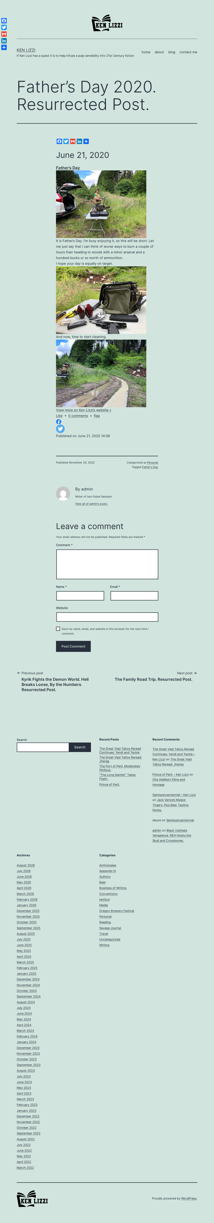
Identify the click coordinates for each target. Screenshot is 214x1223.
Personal (152, 462)
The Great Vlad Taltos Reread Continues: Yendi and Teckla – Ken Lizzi (173, 754)
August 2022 (26, 1139)
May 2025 (24, 950)
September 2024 (29, 996)
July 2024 (24, 1008)
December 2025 (28, 911)
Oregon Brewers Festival (116, 911)
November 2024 (28, 985)
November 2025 (28, 916)
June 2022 (24, 1150)
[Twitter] (4, 27)
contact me (188, 52)
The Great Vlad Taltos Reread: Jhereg (120, 759)
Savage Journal (110, 928)
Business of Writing (112, 888)
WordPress (188, 1198)
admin (156, 830)
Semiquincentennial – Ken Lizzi (174, 795)
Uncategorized (109, 939)
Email (115, 586)
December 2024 (28, 979)
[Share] (4, 47)
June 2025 (24, 945)
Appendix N (107, 871)
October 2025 (27, 922)
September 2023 (28, 1065)
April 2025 (24, 956)
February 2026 (27, 899)
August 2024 (26, 1002)
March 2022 (25, 1167)
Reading (105, 922)
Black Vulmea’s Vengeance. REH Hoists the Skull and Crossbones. (171, 835)
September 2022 (28, 1133)
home (146, 52)
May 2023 (24, 1087)
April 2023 (24, 1093)
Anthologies (107, 865)
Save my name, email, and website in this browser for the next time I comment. (105, 631)
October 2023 (27, 1059)
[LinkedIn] (4, 40)
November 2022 (28, 1122)
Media (103, 905)
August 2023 (26, 1070)
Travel (103, 933)
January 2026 (26, 905)
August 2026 (26, 865)
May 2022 (24, 1156)
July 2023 (24, 1076)
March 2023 (25, 1099)
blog (171, 52)
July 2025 (24, 939)
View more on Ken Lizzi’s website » (83, 410)
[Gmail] (4, 34)
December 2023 (28, 1048)
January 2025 (26, 973)
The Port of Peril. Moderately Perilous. (119, 768)
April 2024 (24, 1025)
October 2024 (27, 991)
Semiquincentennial (180, 820)
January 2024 (26, 1042)
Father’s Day (68, 167)
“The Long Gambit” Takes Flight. (117, 776)
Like (59, 416)
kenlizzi (104, 899)
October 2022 (27, 1127)
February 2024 (27, 1036)
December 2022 (28, 1116)
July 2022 (24, 1145)
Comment (64, 545)
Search (22, 740)
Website (62, 608)
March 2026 (25, 894)
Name (61, 586)
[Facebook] (4, 20)
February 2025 (27, 968)
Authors (105, 876)
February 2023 (27, 1105)
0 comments (78, 416)
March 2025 (25, 962)
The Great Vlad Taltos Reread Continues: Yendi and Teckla (120, 750)
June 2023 (24, 1082)
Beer (102, 882)
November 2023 (28, 1053)
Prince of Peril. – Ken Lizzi (170, 774)
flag (97, 416)
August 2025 (26, 933)
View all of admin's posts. (91, 503)
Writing (104, 945)
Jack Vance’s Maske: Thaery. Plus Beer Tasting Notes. (170, 805)
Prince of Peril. (109, 784)
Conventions (108, 894)
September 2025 (28, 928)
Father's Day (150, 467)
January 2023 (26, 1110)
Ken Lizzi (26, 50)
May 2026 (24, 882)
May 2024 (24, 1019)
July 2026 (24, 871)
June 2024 (24, 1013)
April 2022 (24, 1162)
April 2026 (24, 888)
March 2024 (25, 1030)
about (159, 52)
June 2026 (24, 876)
